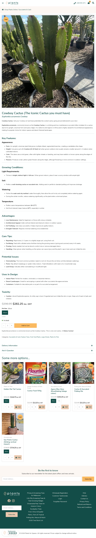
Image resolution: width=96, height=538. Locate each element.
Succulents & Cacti (25, 10)
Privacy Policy (84, 502)
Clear (3, 316)
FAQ (84, 493)
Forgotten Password (60, 502)
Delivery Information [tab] (9, 345)
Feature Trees (25, 337)
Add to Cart (25, 326)
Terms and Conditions (84, 507)
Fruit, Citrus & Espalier (35, 512)
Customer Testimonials (60, 496)
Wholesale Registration (60, 493)
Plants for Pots (54, 337)
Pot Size (4, 308)
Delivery (84, 496)
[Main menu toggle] (3, 3)
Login (60, 499)
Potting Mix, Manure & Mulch (35, 518)
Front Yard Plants (35, 337)
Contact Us (84, 499)
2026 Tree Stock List (36, 520)
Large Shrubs (45, 337)
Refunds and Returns (84, 504)
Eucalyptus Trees (36, 509)
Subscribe (88, 479)
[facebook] (10, 500)
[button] (93, 3)
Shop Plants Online (11, 10)
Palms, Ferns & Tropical (36, 515)
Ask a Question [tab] (8, 350)
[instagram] (14, 500)
